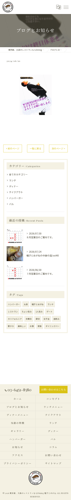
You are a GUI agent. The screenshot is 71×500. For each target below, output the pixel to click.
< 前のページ (12, 148)
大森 (26, 304)
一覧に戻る (35, 148)
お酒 (32, 326)
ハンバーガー (16, 198)
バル (11, 204)
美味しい (22, 326)
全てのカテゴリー (18, 174)
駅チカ (11, 326)
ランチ (12, 180)
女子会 (47, 319)
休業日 (29, 319)
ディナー (13, 186)
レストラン (13, 311)
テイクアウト (16, 192)
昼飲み (56, 319)
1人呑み (39, 311)
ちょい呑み (27, 311)
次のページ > (58, 148)
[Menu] (66, 7)
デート (50, 311)
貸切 (38, 319)
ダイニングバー (52, 326)
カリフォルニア (15, 319)
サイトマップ (53, 463)
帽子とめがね (38, 304)
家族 (40, 326)
